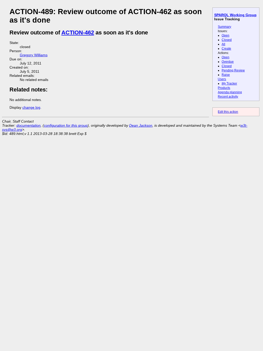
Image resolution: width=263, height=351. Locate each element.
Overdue (228, 61)
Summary (224, 27)
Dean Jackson (140, 125)
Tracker (229, 83)
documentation (28, 125)
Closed (227, 40)
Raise (226, 75)
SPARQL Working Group (235, 15)
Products (224, 88)
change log (31, 107)
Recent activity (228, 96)
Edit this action (228, 112)
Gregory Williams (34, 55)
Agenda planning (230, 92)
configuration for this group (66, 125)
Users (222, 79)
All (223, 44)
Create (226, 48)
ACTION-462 (77, 32)
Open (225, 35)
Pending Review (233, 70)
